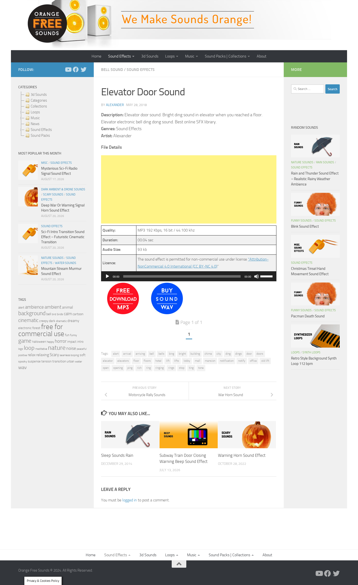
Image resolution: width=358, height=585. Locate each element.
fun (67, 335)
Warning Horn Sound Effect (241, 455)
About (261, 56)
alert (116, 353)
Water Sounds (65, 263)
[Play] (107, 276)
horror (60, 341)
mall (197, 360)
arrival (127, 353)
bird (54, 314)
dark (52, 321)
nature (57, 347)
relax (32, 354)
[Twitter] (83, 69)
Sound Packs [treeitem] (40, 135)
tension (46, 361)
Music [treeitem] (35, 118)
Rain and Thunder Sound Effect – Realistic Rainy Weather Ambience (315, 178)
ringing (159, 368)
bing (171, 353)
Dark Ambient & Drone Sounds (63, 189)
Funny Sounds (301, 220)
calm (68, 314)
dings (238, 353)
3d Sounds (149, 56)
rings (171, 368)
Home (96, 56)
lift (168, 360)
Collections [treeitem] (39, 106)
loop (29, 347)
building (195, 353)
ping (129, 368)
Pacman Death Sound (308, 316)
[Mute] (256, 276)
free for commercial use (41, 330)
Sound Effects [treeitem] (41, 129)
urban (70, 361)
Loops (170, 56)
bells (161, 353)
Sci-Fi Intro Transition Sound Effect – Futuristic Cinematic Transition (63, 237)
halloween (39, 341)
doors (259, 353)
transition (59, 361)
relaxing (42, 355)
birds (60, 314)
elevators (123, 360)
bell (152, 353)
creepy (43, 321)
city (219, 353)
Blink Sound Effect (305, 226)
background (32, 313)
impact (71, 341)
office (253, 360)
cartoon (78, 314)
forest (36, 328)
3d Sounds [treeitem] (39, 94)
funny (73, 335)
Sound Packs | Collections (225, 56)
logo (20, 349)
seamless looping (69, 355)
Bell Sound (112, 69)
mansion (210, 360)
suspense (34, 361)
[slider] (267, 276)
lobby (187, 360)
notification (227, 360)
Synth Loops (311, 352)
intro (80, 341)
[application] (188, 276)
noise (71, 348)
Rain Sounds (325, 162)
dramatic (61, 321)
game (24, 341)
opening (118, 368)
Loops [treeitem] (35, 112)
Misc (44, 163)
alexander (115, 105)
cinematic (28, 320)
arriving (140, 353)
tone (201, 368)
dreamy (73, 321)
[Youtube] (68, 69)
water (78, 361)
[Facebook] (76, 69)
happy (50, 341)
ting (191, 368)
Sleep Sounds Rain (117, 455)
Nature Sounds (52, 258)
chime (208, 353)
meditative (41, 349)
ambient (53, 307)
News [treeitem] (35, 124)
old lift (265, 360)
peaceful (81, 349)
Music (189, 56)
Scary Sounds (53, 194)
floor (136, 360)
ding (228, 353)
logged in (129, 500)
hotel (158, 360)
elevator (108, 360)
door (249, 353)
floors (147, 360)
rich (139, 368)
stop (181, 368)
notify (241, 360)
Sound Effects (119, 56)
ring (148, 368)
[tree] (52, 115)
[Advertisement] (188, 189)
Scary (54, 354)
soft (82, 355)
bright (182, 353)
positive (22, 355)
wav (22, 367)
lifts (176, 360)
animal (67, 307)
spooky (22, 361)
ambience (34, 307)
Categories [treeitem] (39, 100)
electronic (25, 328)
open (106, 368)
